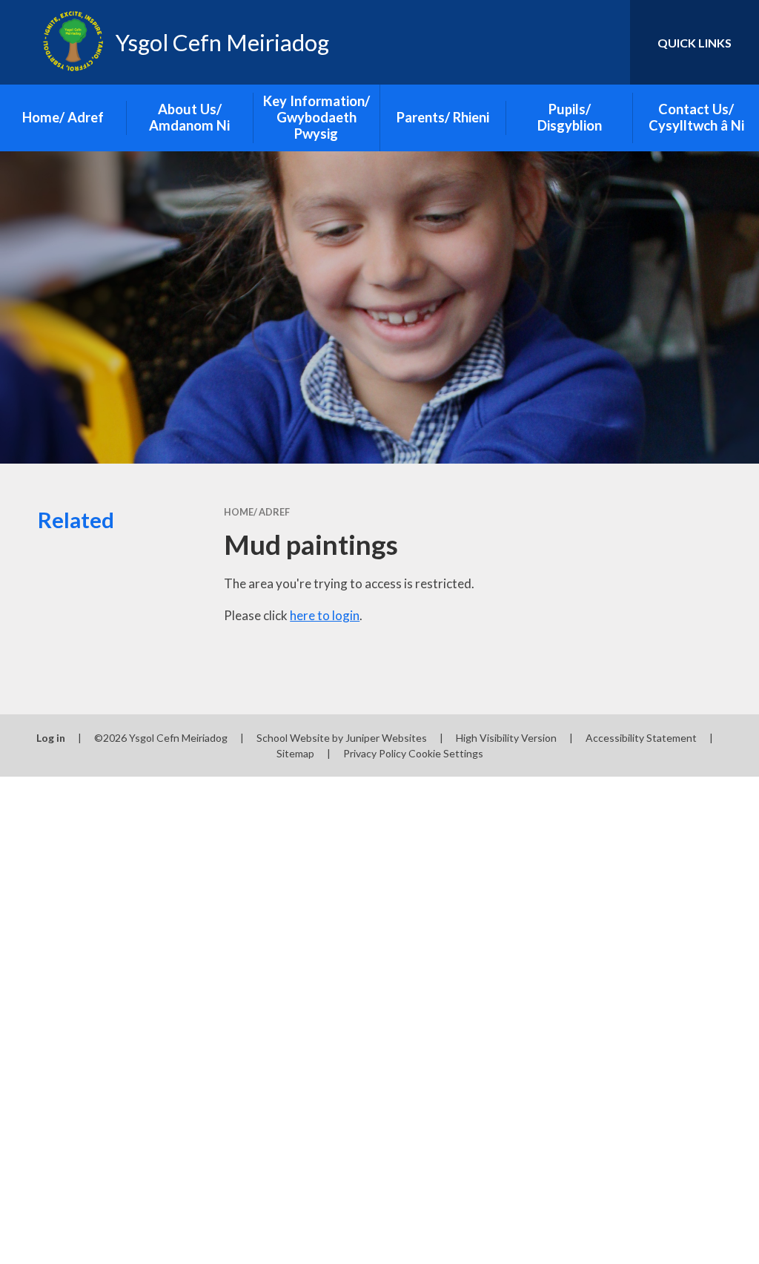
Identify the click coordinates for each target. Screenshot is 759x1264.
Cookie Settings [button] (445, 753)
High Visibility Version (506, 737)
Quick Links (694, 43)
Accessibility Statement (641, 737)
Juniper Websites (386, 737)
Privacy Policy (374, 753)
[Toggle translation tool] (559, 42)
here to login (324, 615)
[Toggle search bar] (606, 42)
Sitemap (295, 753)
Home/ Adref (257, 512)
